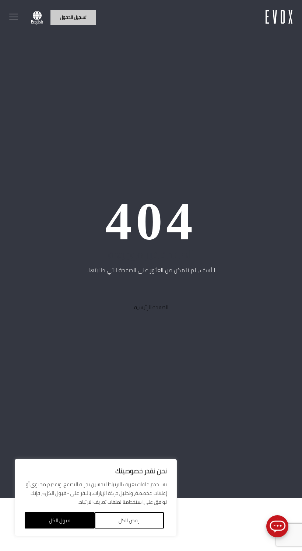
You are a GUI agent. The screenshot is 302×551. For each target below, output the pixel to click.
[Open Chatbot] (277, 526)
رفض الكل (129, 520)
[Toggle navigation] (14, 16)
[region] (96, 497)
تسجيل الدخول (73, 17)
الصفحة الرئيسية (151, 307)
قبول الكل (59, 520)
